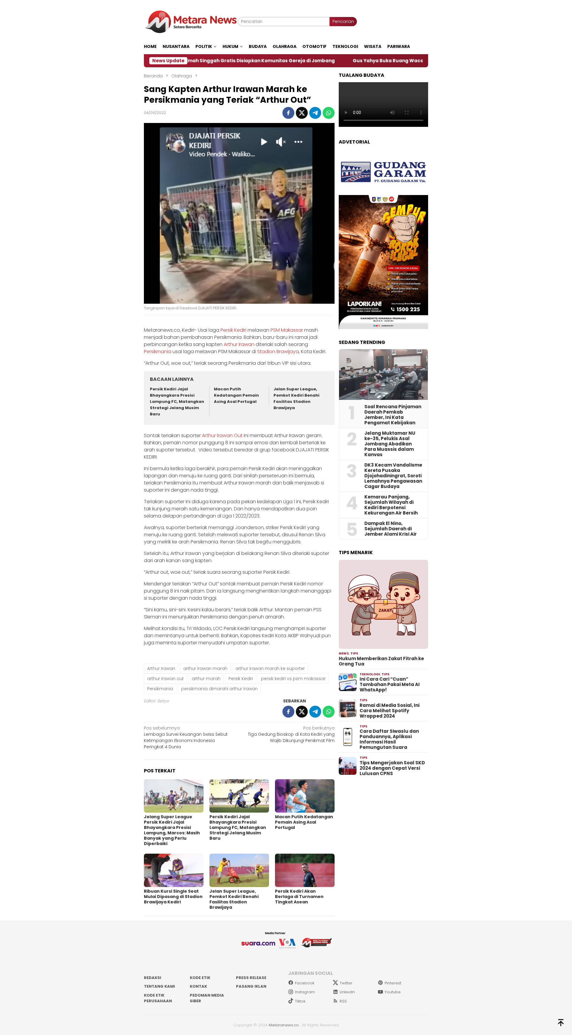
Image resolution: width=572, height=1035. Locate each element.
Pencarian (343, 21)
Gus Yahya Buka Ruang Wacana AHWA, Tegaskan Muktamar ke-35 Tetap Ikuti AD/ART (400, 60)
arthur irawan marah (205, 668)
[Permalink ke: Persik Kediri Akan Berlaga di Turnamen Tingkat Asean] (305, 870)
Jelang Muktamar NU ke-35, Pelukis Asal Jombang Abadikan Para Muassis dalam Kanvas (389, 444)
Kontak (198, 986)
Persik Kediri (233, 330)
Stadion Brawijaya (278, 351)
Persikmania (157, 351)
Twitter (346, 983)
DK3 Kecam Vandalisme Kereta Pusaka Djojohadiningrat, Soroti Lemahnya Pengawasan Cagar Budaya (393, 475)
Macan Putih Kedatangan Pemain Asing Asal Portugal (236, 395)
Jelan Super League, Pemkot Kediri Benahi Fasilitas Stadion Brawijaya (296, 398)
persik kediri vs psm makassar (293, 679)
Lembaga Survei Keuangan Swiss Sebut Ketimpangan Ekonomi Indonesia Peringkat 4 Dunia (186, 737)
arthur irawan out (165, 679)
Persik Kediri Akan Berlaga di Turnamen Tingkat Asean (299, 896)
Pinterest (393, 983)
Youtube (393, 992)
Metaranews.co (284, 1025)
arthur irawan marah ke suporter (270, 668)
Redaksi (152, 978)
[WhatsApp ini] (329, 113)
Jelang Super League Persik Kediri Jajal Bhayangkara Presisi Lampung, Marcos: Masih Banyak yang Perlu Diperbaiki (172, 830)
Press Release (251, 978)
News (344, 653)
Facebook (304, 983)
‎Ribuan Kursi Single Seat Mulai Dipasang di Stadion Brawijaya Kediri (173, 896)
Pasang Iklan (251, 986)
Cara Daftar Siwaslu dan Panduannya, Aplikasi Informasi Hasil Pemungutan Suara (389, 739)
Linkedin (347, 992)
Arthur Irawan (239, 344)
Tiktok (300, 1001)
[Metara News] (191, 21)
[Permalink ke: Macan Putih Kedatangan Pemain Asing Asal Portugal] (305, 796)
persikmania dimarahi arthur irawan (219, 689)
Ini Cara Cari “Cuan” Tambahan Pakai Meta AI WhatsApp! (390, 685)
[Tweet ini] (302, 113)
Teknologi (370, 674)
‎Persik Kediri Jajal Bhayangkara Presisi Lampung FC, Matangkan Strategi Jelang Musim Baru (177, 401)
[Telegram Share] (315, 113)
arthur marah (206, 679)
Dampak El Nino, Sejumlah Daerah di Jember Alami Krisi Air (390, 529)
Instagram (305, 992)
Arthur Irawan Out (222, 435)
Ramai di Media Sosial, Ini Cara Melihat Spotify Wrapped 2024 (389, 711)
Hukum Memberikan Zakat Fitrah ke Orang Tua (381, 661)
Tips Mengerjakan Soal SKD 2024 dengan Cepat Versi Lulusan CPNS (392, 768)
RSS (343, 1001)
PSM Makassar (287, 330)
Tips (354, 653)
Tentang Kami (159, 986)
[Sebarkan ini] (288, 113)
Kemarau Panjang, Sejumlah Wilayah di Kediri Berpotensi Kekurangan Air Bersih (391, 505)
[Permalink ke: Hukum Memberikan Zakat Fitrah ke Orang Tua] (383, 604)
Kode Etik (200, 978)
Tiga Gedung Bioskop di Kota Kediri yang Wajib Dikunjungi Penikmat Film (291, 734)
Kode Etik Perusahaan (158, 998)
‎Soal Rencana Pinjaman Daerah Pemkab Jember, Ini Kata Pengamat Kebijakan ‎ (392, 414)
